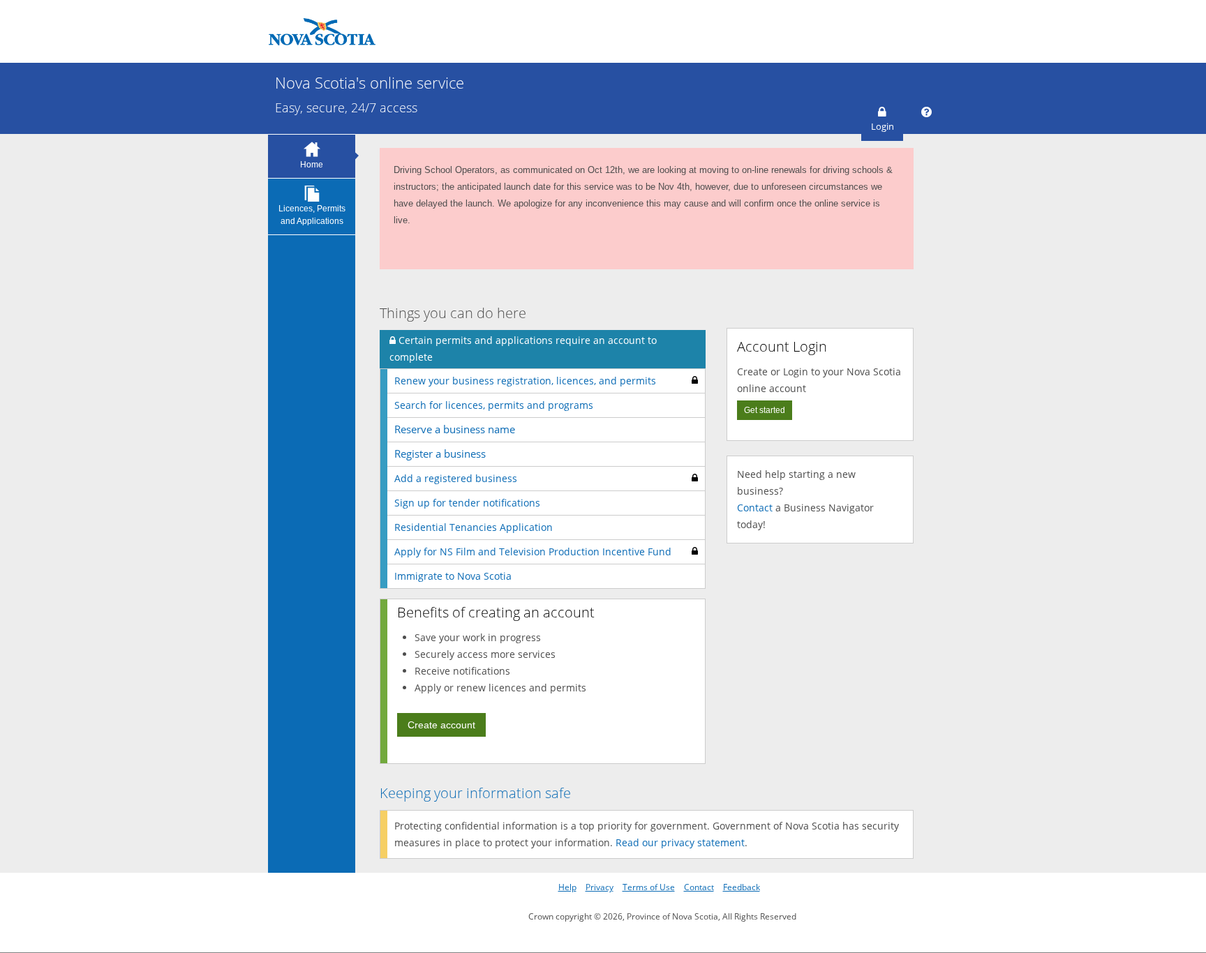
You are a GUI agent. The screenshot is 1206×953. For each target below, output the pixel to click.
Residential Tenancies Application (473, 527)
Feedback (741, 887)
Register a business (440, 454)
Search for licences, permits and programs (493, 405)
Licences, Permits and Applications (311, 215)
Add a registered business (455, 478)
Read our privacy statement (680, 842)
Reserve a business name (454, 429)
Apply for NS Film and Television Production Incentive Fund (532, 551)
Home (311, 165)
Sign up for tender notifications (467, 502)
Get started (764, 410)
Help (567, 887)
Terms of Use (649, 887)
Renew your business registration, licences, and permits (525, 380)
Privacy (599, 887)
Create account (441, 724)
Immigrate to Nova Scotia (453, 576)
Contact (755, 507)
